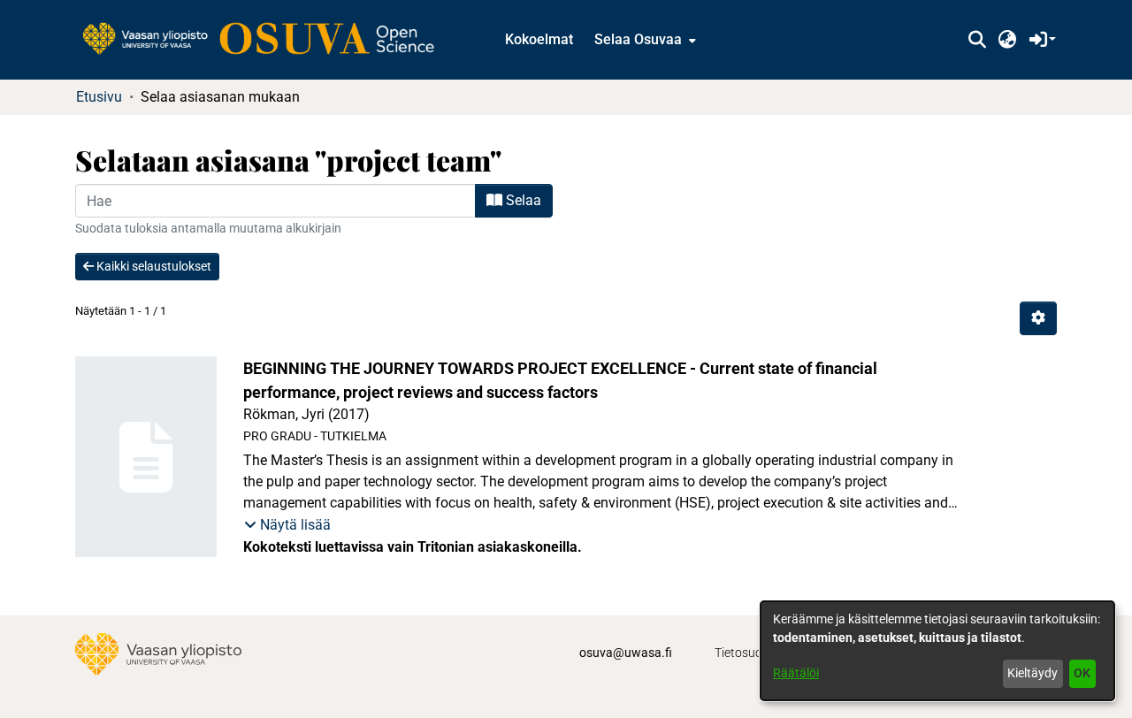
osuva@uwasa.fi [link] (625, 652)
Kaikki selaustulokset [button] (152, 266)
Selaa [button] (521, 200)
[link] (267, 40)
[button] (977, 39)
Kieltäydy (1032, 673)
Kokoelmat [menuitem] (539, 39)
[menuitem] (643, 40)
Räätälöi (796, 673)
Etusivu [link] (99, 96)
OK (1082, 673)
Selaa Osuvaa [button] (638, 39)
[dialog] (937, 650)
